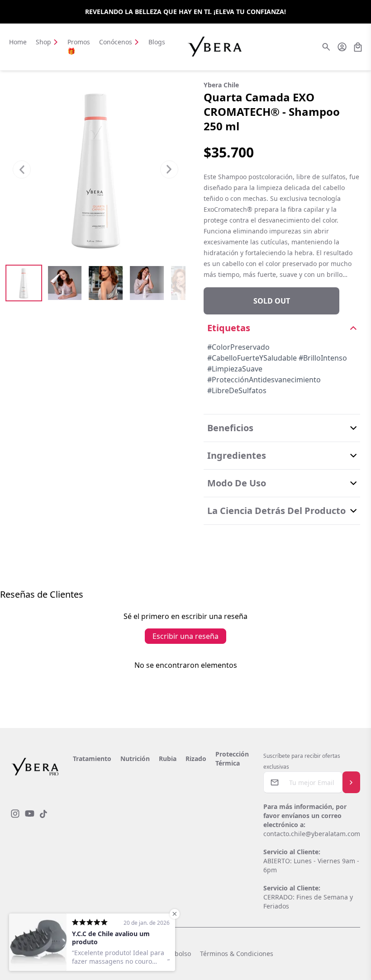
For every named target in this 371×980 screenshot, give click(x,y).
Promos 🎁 (78, 46)
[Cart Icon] (358, 47)
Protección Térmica (232, 758)
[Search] (326, 47)
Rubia (167, 758)
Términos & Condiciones (236, 953)
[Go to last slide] (22, 169)
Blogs (156, 42)
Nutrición (135, 758)
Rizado (196, 758)
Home (18, 42)
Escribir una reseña (185, 636)
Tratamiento (92, 758)
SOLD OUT (271, 301)
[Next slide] (169, 169)
